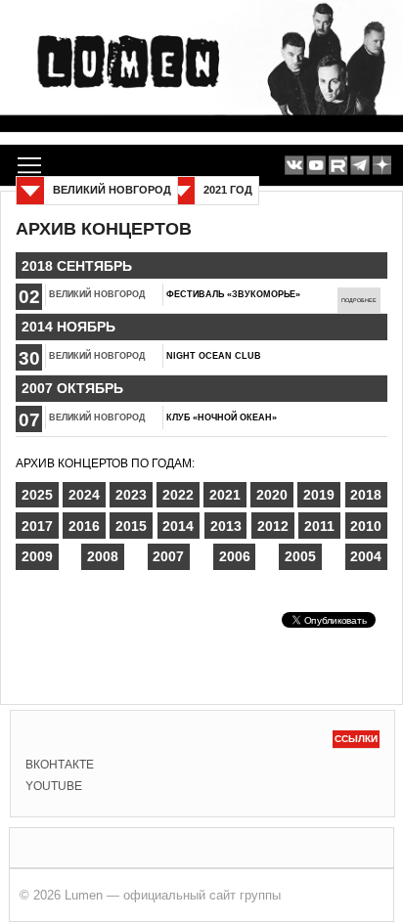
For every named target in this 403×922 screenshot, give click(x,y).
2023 (131, 495)
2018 (365, 495)
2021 (225, 495)
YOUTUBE (53, 786)
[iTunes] (382, 165)
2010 (365, 526)
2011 (319, 526)
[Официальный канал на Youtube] (316, 165)
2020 (272, 495)
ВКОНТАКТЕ (59, 764)
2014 (178, 526)
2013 (226, 526)
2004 (365, 556)
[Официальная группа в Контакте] (294, 165)
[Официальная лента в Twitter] (338, 165)
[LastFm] (359, 165)
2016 (84, 526)
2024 (84, 495)
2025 (37, 495)
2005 (300, 556)
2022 (178, 495)
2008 (102, 556)
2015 (131, 526)
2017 (37, 526)
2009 (37, 556)
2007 (168, 556)
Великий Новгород (97, 294)
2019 (319, 495)
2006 (234, 556)
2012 (273, 526)
